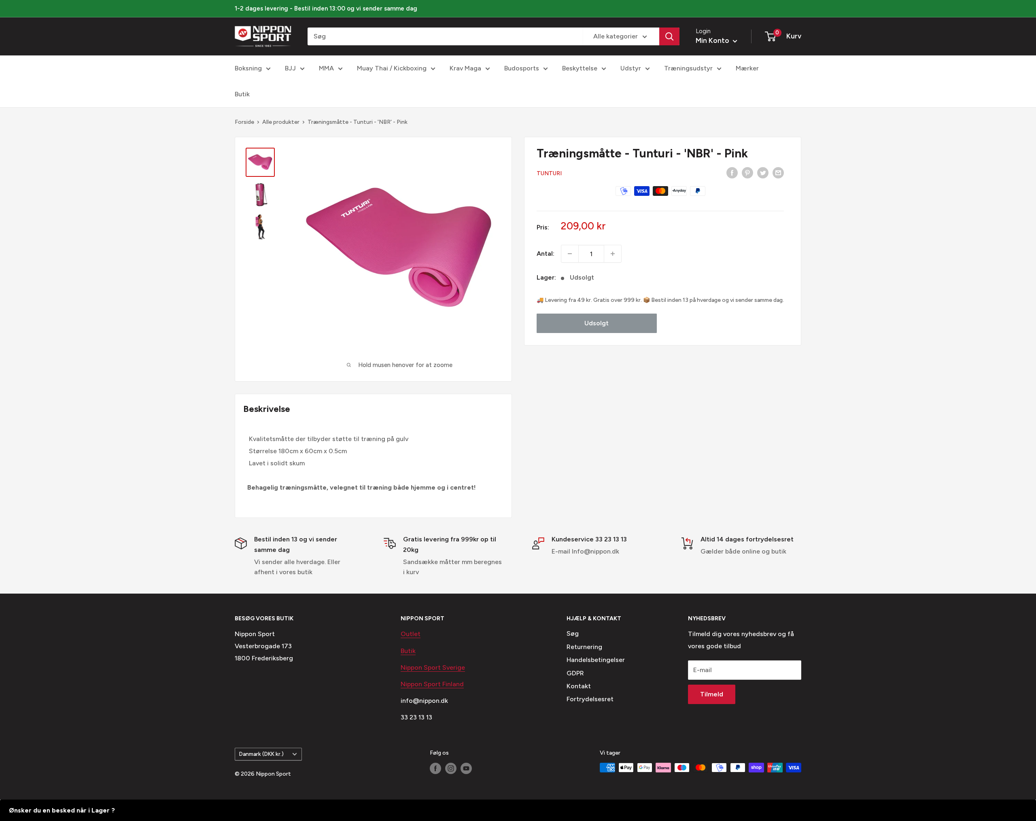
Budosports (521, 68)
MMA (326, 68)
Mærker (747, 68)
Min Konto (713, 40)
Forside (244, 122)
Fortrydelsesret (590, 699)
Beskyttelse (579, 68)
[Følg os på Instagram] (450, 768)
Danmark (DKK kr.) (261, 754)
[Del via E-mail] (778, 172)
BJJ (290, 68)
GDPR (575, 673)
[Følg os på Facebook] (435, 768)
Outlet (410, 634)
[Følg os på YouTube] (466, 768)
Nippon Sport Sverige (433, 667)
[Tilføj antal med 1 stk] (612, 253)
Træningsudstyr (688, 68)
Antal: (545, 253)
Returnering (584, 647)
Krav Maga (465, 68)
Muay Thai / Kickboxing (392, 68)
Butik (242, 94)
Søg (573, 633)
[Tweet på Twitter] (763, 172)
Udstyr (630, 68)
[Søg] (669, 36)
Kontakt (579, 686)
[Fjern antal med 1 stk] (569, 253)
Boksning (248, 68)
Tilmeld (711, 694)
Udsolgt (596, 323)
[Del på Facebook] (732, 172)
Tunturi (549, 173)
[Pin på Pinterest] (747, 172)
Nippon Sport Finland (432, 684)
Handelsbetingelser (596, 660)
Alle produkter (280, 122)
